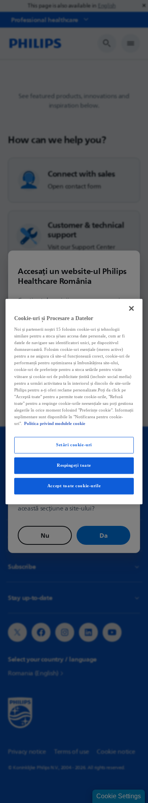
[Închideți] (131, 308)
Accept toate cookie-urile (74, 485)
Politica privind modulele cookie (54, 423)
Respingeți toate (74, 465)
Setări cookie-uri (74, 444)
